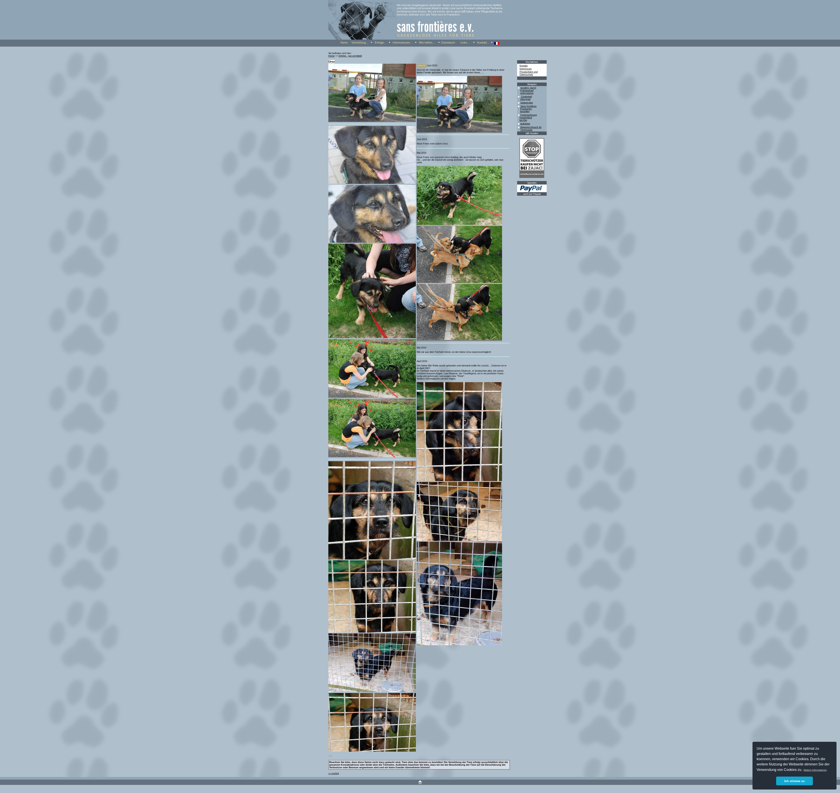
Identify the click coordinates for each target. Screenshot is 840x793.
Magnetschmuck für (531, 127)
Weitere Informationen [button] (815, 770)
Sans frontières (528, 106)
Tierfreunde (526, 129)
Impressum (526, 68)
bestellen (525, 111)
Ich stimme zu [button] (794, 781)
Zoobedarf (526, 96)
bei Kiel (523, 120)
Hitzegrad (525, 99)
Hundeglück (526, 117)
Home (331, 56)
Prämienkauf (527, 90)
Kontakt (524, 65)
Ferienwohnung (528, 115)
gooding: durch (528, 87)
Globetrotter (526, 102)
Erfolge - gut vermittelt (350, 56)
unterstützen (527, 93)
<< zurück (333, 773)
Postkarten (526, 108)
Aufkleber (525, 123)
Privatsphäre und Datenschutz (529, 73)
